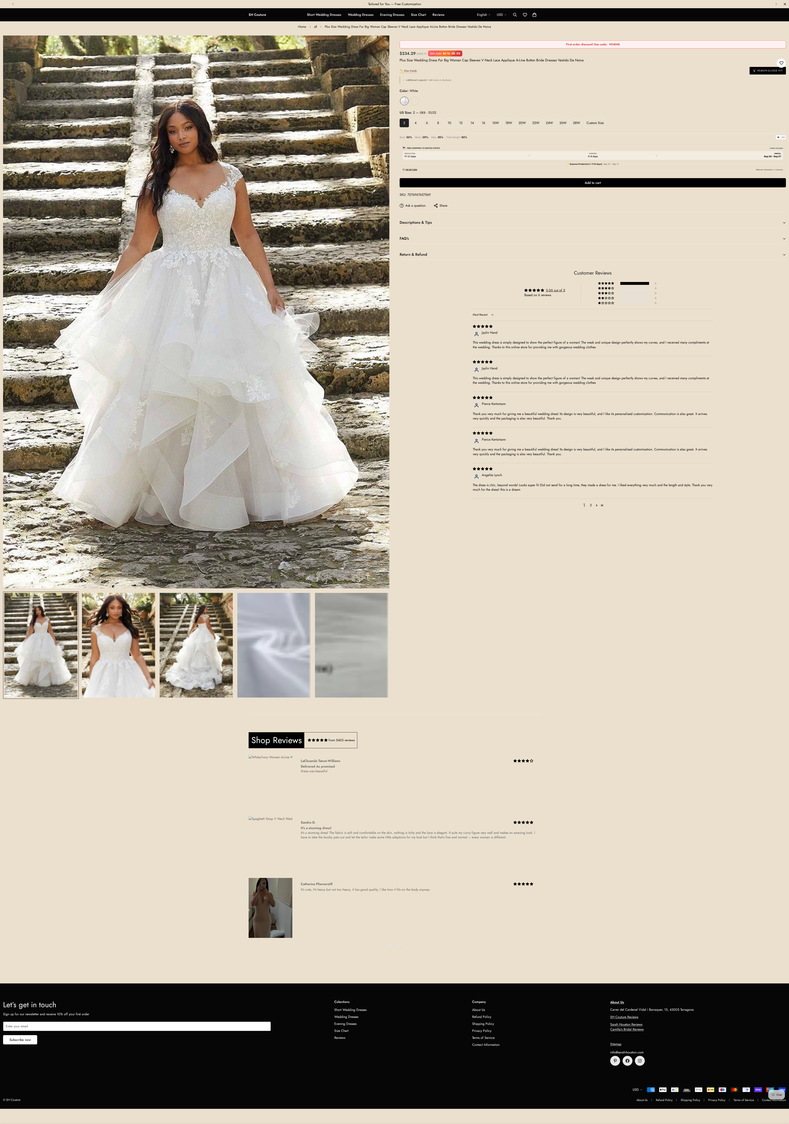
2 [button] (591, 505)
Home (302, 26)
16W (495, 122)
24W (549, 122)
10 (449, 122)
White (404, 101)
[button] (534, 14)
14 (472, 122)
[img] (483, 326)
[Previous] (12, 4)
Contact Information (485, 1044)
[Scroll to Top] (781, 1101)
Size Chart (418, 14)
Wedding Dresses (361, 14)
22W (535, 122)
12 (461, 122)
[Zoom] (380, 44)
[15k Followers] (627, 1061)
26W (562, 122)
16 (483, 122)
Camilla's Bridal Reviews (627, 1029)
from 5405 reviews (342, 740)
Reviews (438, 14)
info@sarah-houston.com (627, 1052)
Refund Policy (481, 1016)
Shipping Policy (483, 1023)
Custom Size (595, 122)
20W (522, 122)
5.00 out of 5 (555, 290)
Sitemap (615, 1044)
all (315, 26)
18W (508, 122)
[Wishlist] (781, 63)
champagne (415, 101)
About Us (478, 1009)
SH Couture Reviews (624, 1017)
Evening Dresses (392, 14)
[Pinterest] (615, 1061)
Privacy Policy (481, 1030)
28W (576, 122)
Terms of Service (483, 1037)
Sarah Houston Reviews (626, 1024)
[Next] (776, 4)
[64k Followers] (640, 1061)
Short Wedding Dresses (324, 14)
